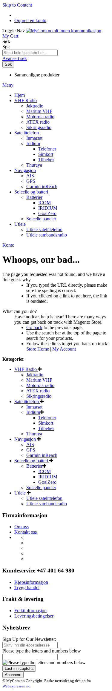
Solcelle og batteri (31, 460)
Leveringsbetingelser (33, 615)
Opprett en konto (30, 20)
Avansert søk (14, 58)
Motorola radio (40, 385)
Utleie (20, 492)
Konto (8, 245)
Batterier (34, 466)
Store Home (37, 348)
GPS (30, 449)
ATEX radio (38, 390)
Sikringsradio (38, 396)
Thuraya (34, 433)
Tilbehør (46, 428)
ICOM (44, 471)
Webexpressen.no (16, 686)
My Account (64, 348)
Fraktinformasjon (30, 610)
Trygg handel (26, 587)
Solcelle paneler (41, 487)
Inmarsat (34, 406)
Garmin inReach (41, 455)
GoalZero (47, 482)
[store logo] (63, 30)
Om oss (21, 526)
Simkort (45, 423)
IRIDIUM (47, 476)
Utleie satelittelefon (44, 498)
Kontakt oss (25, 532)
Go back (34, 327)
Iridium (33, 412)
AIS (30, 444)
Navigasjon (25, 439)
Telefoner (47, 417)
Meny (7, 84)
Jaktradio (34, 374)
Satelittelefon (27, 401)
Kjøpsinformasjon (31, 582)
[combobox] (30, 53)
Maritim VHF (39, 380)
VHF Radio (26, 369)
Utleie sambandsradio (46, 503)
